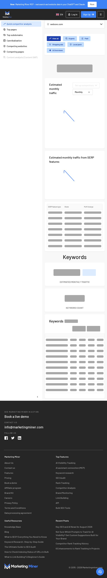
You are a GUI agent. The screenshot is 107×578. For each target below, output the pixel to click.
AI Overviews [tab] (57, 50)
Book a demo (10, 483)
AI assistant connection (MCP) (70, 467)
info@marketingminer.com (23, 427)
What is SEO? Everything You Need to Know (25, 536)
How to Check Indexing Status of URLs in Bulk (26, 551)
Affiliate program (12, 488)
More (92, 4)
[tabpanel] (75, 231)
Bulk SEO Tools (63, 508)
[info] (38, 24)
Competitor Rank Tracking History (72, 543)
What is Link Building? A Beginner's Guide (24, 556)
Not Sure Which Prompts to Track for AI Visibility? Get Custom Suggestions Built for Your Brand (77, 535)
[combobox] (60, 14)
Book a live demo (16, 416)
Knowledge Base (12, 526)
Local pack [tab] (77, 44)
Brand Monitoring (64, 493)
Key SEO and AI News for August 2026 (74, 526)
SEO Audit (60, 477)
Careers (8, 498)
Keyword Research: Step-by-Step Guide (24, 541)
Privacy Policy (11, 503)
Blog (6, 531)
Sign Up (87, 14)
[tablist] (75, 44)
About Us (8, 462)
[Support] (100, 571)
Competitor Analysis (66, 488)
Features (8, 472)
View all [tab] (55, 38)
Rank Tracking (62, 483)
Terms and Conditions (15, 508)
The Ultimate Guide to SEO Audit (20, 546)
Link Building (62, 498)
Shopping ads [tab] (57, 44)
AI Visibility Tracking (65, 462)
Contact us (9, 467)
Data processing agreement (18, 513)
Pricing (7, 477)
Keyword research (65, 472)
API (57, 503)
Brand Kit (9, 493)
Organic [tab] (72, 38)
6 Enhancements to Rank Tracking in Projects (78, 548)
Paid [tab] (86, 38)
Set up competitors (84, 85)
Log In (74, 14)
